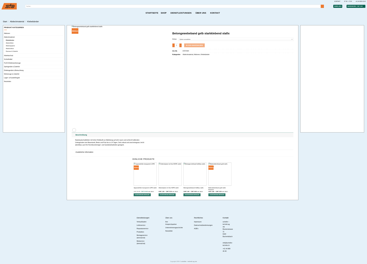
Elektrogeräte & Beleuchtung (14, 70)
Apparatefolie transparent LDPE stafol (145, 188)
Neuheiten (7, 81)
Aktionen (7, 33)
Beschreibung (81, 135)
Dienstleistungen (181, 13)
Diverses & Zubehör (12, 51)
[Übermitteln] (322, 6)
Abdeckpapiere (10, 45)
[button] (337, 6)
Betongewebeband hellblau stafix (193, 188)
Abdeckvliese (10, 48)
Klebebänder (33, 21)
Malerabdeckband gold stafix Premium (217, 188)
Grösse (174, 39)
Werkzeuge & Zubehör (11, 74)
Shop (164, 13)
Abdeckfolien (10, 43)
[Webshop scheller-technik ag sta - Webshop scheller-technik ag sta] (11, 6)
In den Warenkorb (194, 45)
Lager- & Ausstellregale (12, 78)
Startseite (152, 13)
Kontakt (215, 13)
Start (5, 21)
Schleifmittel (8, 59)
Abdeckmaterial (17, 21)
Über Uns (200, 13)
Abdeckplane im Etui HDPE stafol (169, 188)
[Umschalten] (62, 37)
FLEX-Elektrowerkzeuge (12, 63)
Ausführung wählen (142, 194)
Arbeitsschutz (8, 55)
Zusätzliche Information (84, 152)
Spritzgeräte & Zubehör (12, 66)
